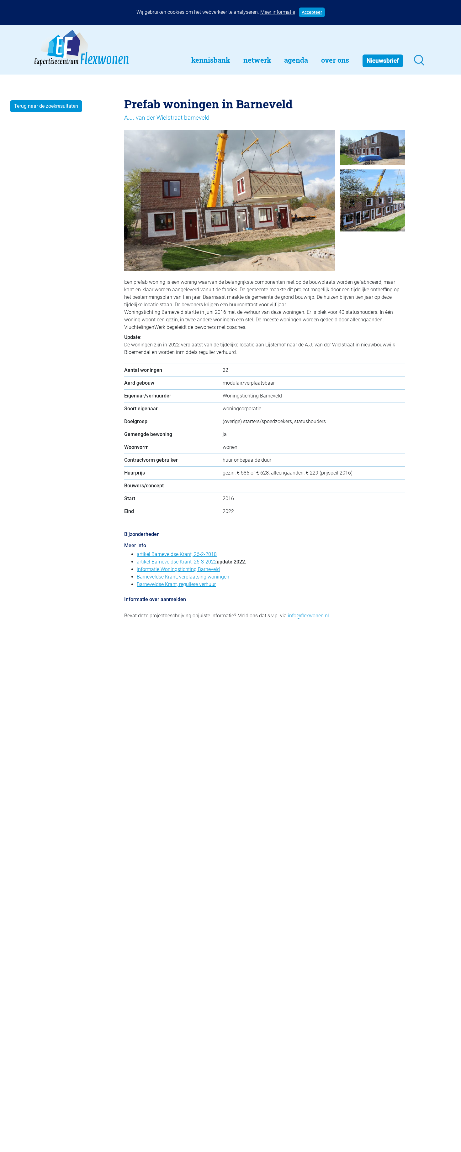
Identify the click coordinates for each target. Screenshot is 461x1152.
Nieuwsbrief (383, 60)
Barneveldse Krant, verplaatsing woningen (183, 577)
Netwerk (257, 60)
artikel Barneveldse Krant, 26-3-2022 (177, 562)
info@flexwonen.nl (308, 616)
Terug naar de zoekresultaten (46, 106)
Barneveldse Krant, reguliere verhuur (176, 584)
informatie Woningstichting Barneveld (178, 569)
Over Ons (335, 60)
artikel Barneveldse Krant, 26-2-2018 (177, 554)
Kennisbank (210, 60)
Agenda (296, 60)
